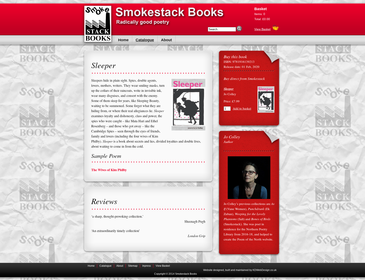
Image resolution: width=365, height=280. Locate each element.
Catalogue (145, 40)
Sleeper (229, 88)
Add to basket (242, 108)
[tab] (148, 170)
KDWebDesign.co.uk (264, 270)
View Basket (262, 29)
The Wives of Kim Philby (109, 169)
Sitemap (133, 265)
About (166, 40)
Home (123, 40)
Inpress (146, 265)
